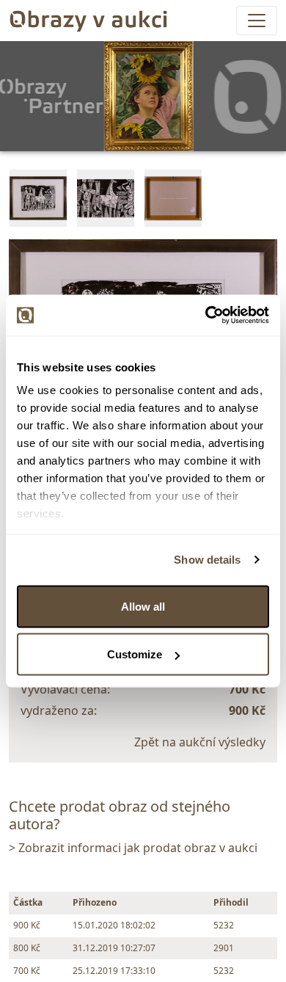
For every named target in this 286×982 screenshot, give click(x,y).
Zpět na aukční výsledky (199, 742)
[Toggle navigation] (256, 20)
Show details (207, 559)
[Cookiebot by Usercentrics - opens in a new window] (205, 315)
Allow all (143, 606)
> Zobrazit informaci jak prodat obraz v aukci (133, 848)
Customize (134, 654)
